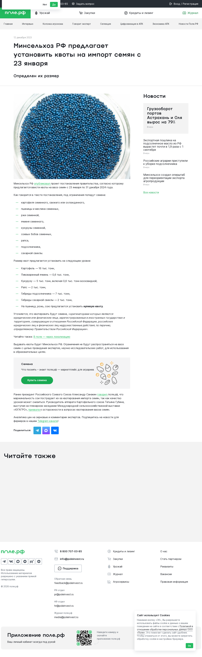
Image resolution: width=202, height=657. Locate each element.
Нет (45, 4)
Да (54, 4)
